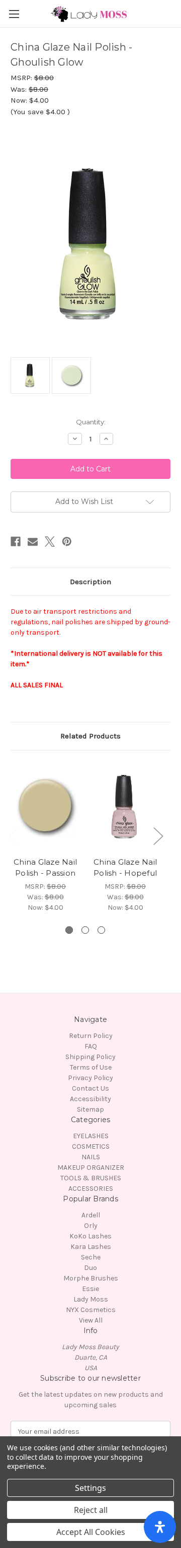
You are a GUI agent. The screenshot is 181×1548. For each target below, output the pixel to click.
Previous (13, 835)
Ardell (90, 1215)
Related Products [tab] (90, 735)
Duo (90, 1267)
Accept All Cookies (90, 1531)
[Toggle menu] (14, 14)
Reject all (91, 1509)
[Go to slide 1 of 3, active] (69, 930)
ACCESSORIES (90, 1188)
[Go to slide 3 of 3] (101, 930)
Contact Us (90, 1088)
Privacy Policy (90, 1078)
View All (91, 1320)
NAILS (90, 1157)
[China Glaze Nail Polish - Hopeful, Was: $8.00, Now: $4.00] (125, 806)
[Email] (33, 542)
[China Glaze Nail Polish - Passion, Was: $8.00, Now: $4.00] (45, 806)
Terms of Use (91, 1067)
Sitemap (90, 1109)
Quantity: (91, 422)
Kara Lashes (90, 1246)
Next (158, 835)
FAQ (90, 1046)
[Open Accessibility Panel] (160, 1527)
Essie (90, 1288)
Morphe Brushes (90, 1278)
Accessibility (90, 1099)
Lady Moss (90, 1299)
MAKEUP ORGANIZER (90, 1167)
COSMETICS (91, 1146)
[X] (50, 542)
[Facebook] (16, 542)
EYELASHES (91, 1136)
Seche (91, 1257)
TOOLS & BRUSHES (90, 1178)
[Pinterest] (67, 542)
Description (90, 581)
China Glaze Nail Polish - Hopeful (125, 867)
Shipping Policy (90, 1057)
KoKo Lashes (90, 1236)
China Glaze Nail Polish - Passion (45, 867)
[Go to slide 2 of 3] (85, 930)
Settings (90, 1487)
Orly (91, 1225)
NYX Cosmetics (91, 1310)
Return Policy (91, 1035)
